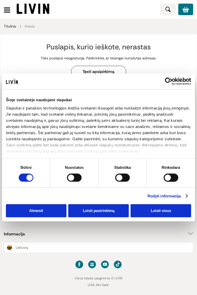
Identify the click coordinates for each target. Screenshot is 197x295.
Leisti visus (161, 211)
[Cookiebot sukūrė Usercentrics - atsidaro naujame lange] (168, 81)
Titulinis (10, 26)
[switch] (74, 177)
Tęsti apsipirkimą (98, 71)
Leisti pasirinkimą (98, 211)
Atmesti (36, 211)
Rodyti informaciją (164, 196)
